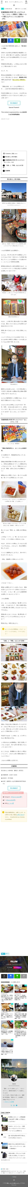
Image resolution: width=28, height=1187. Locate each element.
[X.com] (9, 967)
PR (8, 953)
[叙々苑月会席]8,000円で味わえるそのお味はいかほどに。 (16, 1137)
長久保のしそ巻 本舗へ (11, 156)
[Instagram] (14, 5)
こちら (10, 803)
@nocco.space (15, 797)
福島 (3, 8)
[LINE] (16, 1105)
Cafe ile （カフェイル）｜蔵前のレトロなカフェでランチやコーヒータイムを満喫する (16, 1128)
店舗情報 (7, 170)
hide (16, 153)
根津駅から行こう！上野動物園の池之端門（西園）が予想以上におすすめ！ (16, 1119)
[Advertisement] (14, 134)
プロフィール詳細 (9, 1101)
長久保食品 (13, 103)
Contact (14, 1176)
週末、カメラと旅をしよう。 (13, 1183)
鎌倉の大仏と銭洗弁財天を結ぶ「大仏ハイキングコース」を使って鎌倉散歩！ (16, 1146)
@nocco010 (9, 800)
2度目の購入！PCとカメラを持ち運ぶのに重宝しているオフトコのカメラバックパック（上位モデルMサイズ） (13, 1157)
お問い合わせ (20, 814)
